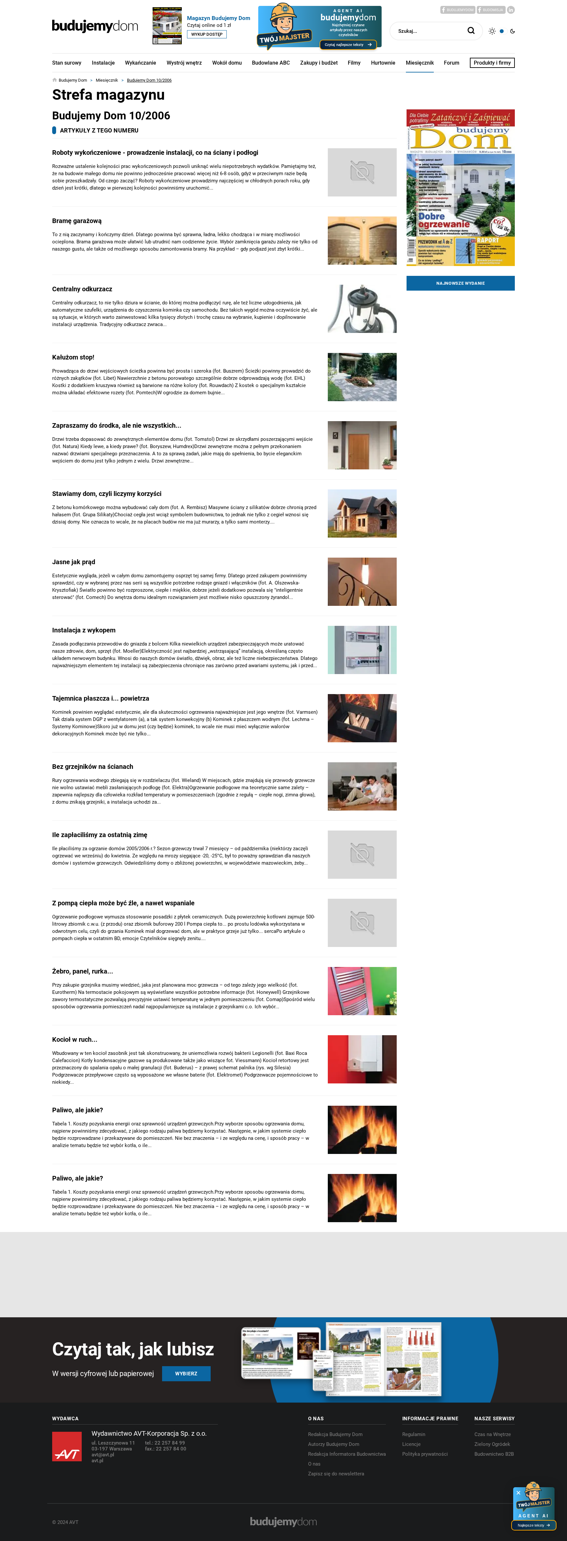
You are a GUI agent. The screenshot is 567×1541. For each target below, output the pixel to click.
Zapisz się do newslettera (336, 1474)
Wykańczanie (140, 63)
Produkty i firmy (492, 63)
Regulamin (413, 1434)
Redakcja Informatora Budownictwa (347, 1454)
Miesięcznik (420, 63)
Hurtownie (383, 63)
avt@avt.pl (103, 1455)
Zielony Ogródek (492, 1444)
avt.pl (97, 1461)
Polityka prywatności (425, 1454)
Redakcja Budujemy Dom (335, 1434)
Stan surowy (66, 63)
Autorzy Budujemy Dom (333, 1444)
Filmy (354, 63)
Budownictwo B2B (494, 1454)
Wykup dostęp (206, 34)
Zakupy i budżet (319, 63)
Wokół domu (227, 63)
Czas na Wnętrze (492, 1434)
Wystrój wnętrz (184, 63)
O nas (314, 1464)
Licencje (411, 1444)
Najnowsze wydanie (460, 283)
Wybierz (186, 1374)
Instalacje (103, 63)
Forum (451, 63)
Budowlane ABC (271, 63)
